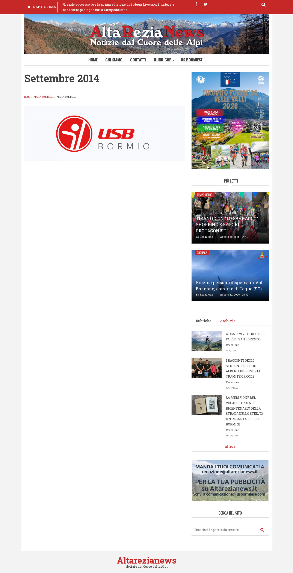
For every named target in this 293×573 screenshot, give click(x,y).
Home (93, 59)
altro (229, 446)
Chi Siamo (113, 59)
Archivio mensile (43, 97)
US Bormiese (191, 59)
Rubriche (162, 59)
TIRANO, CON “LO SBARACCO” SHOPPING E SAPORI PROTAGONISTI (227, 225)
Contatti (138, 59)
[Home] (146, 35)
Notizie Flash (44, 7)
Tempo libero (204, 194)
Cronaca (202, 252)
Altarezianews (146, 560)
